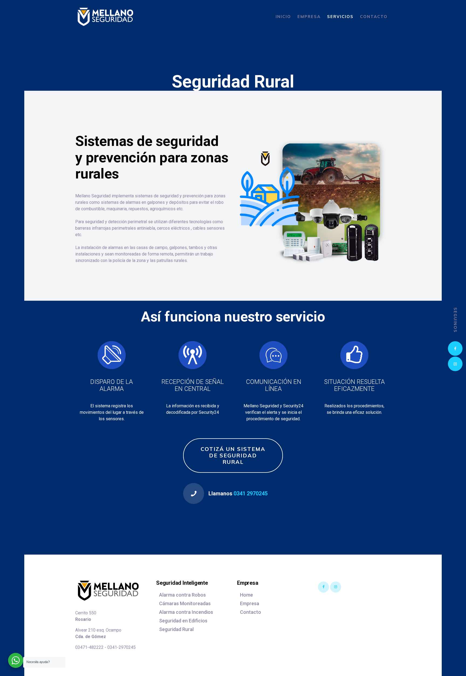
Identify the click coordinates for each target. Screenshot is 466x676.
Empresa (249, 603)
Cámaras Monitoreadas (185, 603)
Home (246, 595)
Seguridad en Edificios (183, 621)
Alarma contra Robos (182, 595)
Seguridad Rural (176, 629)
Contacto (250, 612)
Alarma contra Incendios (186, 612)
